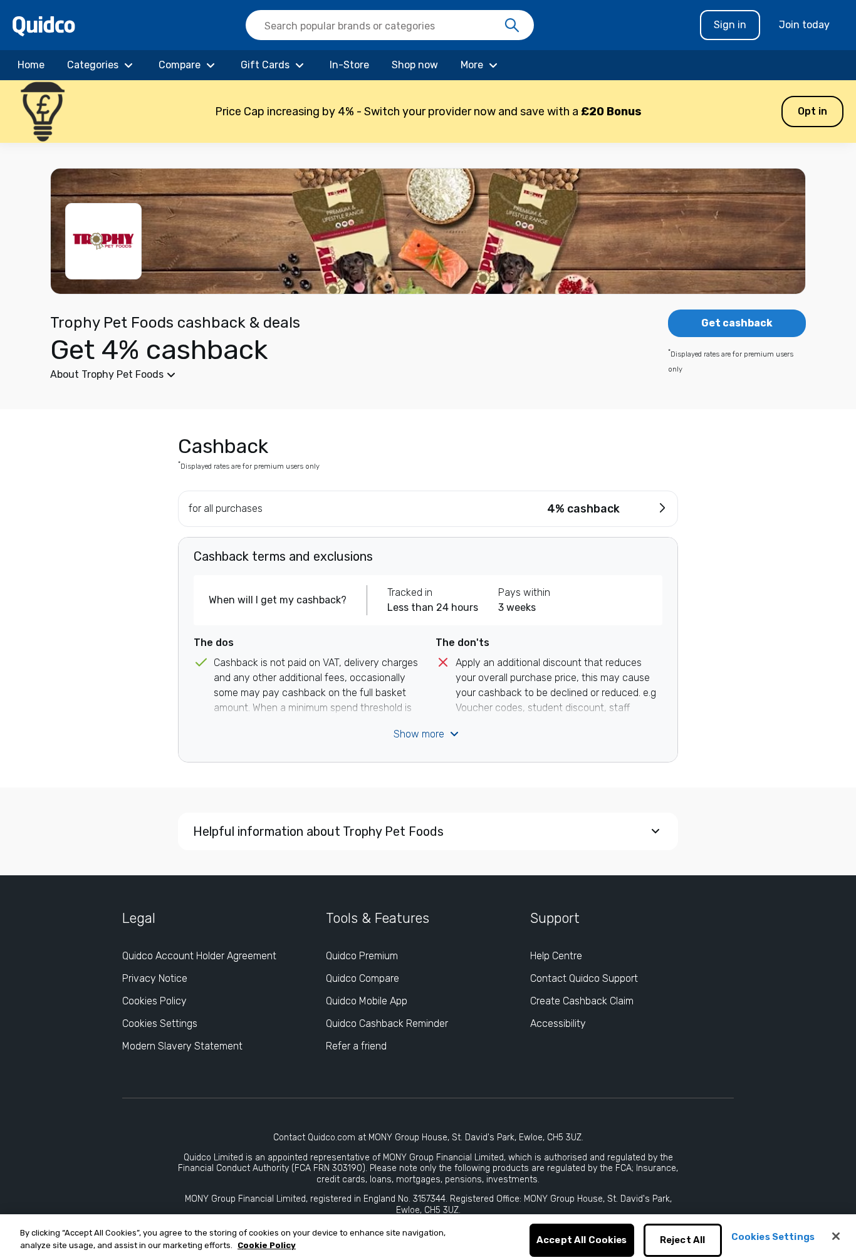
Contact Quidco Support (584, 978)
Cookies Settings (159, 1023)
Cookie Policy (266, 1245)
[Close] (836, 1236)
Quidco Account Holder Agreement (199, 956)
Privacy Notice (154, 978)
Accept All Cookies (581, 1240)
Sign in (730, 25)
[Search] (512, 26)
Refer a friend (356, 1046)
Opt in (812, 111)
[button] (428, 111)
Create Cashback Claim (582, 1001)
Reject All (683, 1240)
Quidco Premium (362, 956)
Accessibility (558, 1023)
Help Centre (556, 956)
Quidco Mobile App (366, 1001)
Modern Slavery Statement (182, 1046)
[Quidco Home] (44, 25)
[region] (428, 1237)
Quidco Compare (362, 978)
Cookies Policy (154, 1001)
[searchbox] (390, 25)
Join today (804, 25)
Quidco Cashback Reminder (387, 1023)
